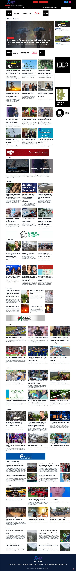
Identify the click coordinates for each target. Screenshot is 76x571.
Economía (42, 7)
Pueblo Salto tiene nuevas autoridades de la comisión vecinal (28, 93)
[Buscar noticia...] (75, 4)
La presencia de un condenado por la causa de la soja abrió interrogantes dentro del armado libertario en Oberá (41, 170)
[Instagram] (70, 2)
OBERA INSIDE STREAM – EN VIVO (51, 7)
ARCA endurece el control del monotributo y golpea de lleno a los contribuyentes (29, 220)
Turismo (29, 7)
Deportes (33, 7)
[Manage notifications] (73, 569)
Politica (38, 7)
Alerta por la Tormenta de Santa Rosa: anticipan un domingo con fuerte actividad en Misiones (28, 41)
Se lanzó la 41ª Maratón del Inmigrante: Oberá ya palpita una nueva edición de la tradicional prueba (15, 465)
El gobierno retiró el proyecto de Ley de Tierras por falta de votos (13, 278)
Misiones (15, 7)
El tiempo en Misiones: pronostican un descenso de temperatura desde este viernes (14, 532)
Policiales (25, 7)
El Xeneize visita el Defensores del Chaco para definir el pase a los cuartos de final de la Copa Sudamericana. (38, 359)
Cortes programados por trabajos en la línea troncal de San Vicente (12, 141)
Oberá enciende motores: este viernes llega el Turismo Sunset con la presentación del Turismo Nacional (62, 30)
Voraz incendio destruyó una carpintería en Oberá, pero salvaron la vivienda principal (36, 306)
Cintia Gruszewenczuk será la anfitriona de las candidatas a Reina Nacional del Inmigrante (48, 475)
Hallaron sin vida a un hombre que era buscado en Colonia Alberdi (36, 292)
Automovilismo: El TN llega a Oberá (62, 44)
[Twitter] (67, 2)
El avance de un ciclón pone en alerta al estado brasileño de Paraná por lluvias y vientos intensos (48, 532)
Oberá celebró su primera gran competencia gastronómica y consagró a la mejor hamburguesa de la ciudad (38, 382)
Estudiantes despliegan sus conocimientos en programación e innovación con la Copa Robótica (15, 445)
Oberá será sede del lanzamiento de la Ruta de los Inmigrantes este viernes (28, 72)
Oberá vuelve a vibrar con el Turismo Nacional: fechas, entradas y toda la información (58, 359)
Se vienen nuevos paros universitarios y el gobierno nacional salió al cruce (28, 253)
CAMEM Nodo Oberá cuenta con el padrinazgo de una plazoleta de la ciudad (29, 120)
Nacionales (20, 7)
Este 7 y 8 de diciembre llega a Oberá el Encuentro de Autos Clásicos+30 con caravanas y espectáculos (37, 499)
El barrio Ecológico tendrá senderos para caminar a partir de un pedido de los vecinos (45, 72)
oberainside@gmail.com (45, 568)
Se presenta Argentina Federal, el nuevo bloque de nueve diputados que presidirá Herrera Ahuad (28, 175)
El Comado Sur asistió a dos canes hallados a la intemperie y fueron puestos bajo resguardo (16, 519)
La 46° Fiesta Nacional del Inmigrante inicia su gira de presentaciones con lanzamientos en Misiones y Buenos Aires (49, 465)
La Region (10, 7)
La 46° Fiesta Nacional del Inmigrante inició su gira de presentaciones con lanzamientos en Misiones (16, 475)
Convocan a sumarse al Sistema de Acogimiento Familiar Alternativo (45, 141)
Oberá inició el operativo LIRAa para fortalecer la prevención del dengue (45, 120)
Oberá (6, 7)
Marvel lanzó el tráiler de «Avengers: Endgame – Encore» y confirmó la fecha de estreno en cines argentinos (15, 424)
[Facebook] (65, 2)
